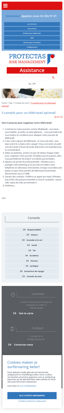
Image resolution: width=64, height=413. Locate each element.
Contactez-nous (23, 344)
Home (4, 103)
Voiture (34, 234)
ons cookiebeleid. (28, 385)
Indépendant (32, 47)
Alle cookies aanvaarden (32, 395)
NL (30, 83)
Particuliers (32, 29)
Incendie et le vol (34, 240)
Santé (34, 245)
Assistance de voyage (34, 271)
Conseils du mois (21, 103)
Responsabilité (34, 229)
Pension (34, 261)
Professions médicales (32, 33)
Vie (34, 250)
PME (32, 38)
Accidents (34, 255)
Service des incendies (32, 42)
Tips (10, 103)
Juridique (34, 266)
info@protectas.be (36, 339)
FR (34, 83)
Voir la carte (26, 313)
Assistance (32, 70)
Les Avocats (32, 24)
